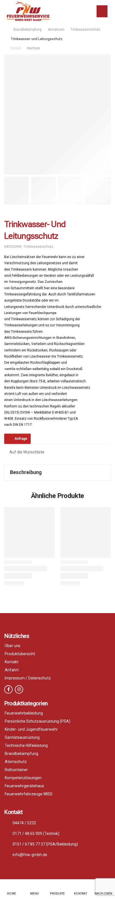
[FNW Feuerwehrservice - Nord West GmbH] (28, 11)
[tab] (57, 472)
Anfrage (21, 439)
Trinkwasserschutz (85, 29)
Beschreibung (26, 472)
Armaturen (56, 29)
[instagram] (19, 689)
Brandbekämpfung (27, 29)
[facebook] (8, 689)
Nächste (34, 48)
